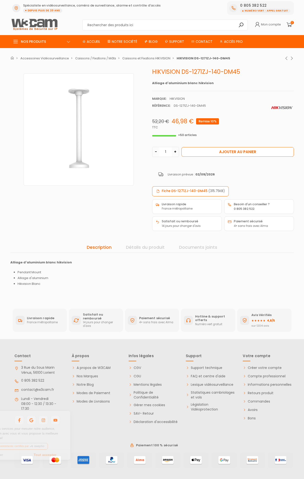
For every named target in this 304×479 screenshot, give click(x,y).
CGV (137, 368)
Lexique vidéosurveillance (212, 384)
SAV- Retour (144, 413)
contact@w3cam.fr (37, 389)
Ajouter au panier (237, 151)
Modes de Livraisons (93, 401)
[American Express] (83, 460)
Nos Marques (87, 376)
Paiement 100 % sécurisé (157, 445)
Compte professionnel (266, 376)
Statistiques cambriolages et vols (213, 395)
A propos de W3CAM (94, 368)
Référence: (161, 105)
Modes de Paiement (93, 393)
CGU (137, 376)
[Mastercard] (55, 460)
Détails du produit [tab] (145, 247)
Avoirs (253, 410)
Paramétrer (30, 455)
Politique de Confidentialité (146, 395)
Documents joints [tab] (198, 247)
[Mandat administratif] (280, 460)
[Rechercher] (241, 25)
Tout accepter (80, 455)
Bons (252, 418)
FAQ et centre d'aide (208, 376)
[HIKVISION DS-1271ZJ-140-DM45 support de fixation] (79, 128)
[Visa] (27, 460)
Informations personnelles (270, 384)
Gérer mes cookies (149, 405)
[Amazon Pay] (167, 460)
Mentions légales (148, 384)
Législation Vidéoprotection (204, 407)
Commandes (259, 401)
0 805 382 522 (32, 380)
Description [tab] (99, 247)
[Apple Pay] (196, 460)
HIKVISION (177, 98)
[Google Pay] (224, 460)
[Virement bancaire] (252, 460)
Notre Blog (85, 384)
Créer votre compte (265, 368)
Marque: (159, 98)
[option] (79, 129)
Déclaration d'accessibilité (156, 422)
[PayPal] (111, 460)
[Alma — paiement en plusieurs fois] (139, 460)
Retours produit (260, 393)
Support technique (206, 368)
